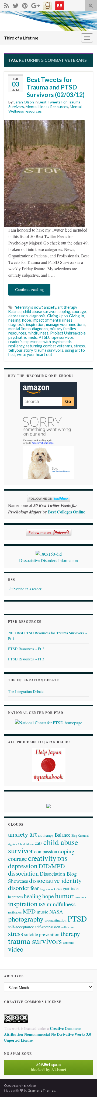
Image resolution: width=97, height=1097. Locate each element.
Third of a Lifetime (21, 37)
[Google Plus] (35, 5)
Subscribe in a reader (25, 588)
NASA (56, 911)
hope (26, 320)
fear (34, 888)
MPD (29, 911)
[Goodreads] (47, 5)
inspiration (35, 324)
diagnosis (37, 316)
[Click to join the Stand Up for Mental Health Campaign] (49, 553)
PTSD (44, 337)
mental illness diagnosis (28, 328)
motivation (15, 912)
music (42, 911)
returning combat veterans (49, 346)
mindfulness (38, 333)
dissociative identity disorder (45, 884)
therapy (70, 933)
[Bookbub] (59, 5)
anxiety (50, 307)
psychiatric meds (22, 337)
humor (64, 895)
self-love (67, 927)
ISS (42, 904)
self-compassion (47, 926)
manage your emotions (65, 324)
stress (79, 346)
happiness (15, 896)
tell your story (20, 350)
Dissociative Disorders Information (48, 560)
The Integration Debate (25, 691)
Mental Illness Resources (47, 106)
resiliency (16, 346)
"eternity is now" (28, 307)
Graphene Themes (41, 1090)
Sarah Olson (23, 102)
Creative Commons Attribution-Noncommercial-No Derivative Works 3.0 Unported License (47, 1034)
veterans (68, 942)
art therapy (67, 307)
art (33, 834)
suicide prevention (42, 934)
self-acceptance (21, 926)
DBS (62, 858)
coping (64, 311)
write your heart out (34, 354)
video (15, 949)
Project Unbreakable (68, 333)
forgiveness (46, 889)
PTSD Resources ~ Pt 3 (26, 658)
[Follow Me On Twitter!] (16, 5)
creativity (42, 858)
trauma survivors (48, 350)
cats (38, 843)
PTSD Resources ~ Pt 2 (26, 648)
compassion (45, 851)
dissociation (23, 873)
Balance (15, 311)
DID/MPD (52, 866)
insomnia (80, 897)
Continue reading (29, 289)
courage (79, 311)
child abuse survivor (40, 311)
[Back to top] (85, 1085)
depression (18, 316)
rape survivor (62, 337)
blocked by (48, 1067)
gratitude (70, 888)
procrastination (55, 920)
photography (25, 918)
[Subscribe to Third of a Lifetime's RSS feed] (6, 5)
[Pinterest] (25, 5)
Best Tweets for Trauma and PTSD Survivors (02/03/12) (56, 87)
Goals (58, 889)
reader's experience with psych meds (40, 341)
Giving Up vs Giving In (65, 316)
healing (14, 320)
